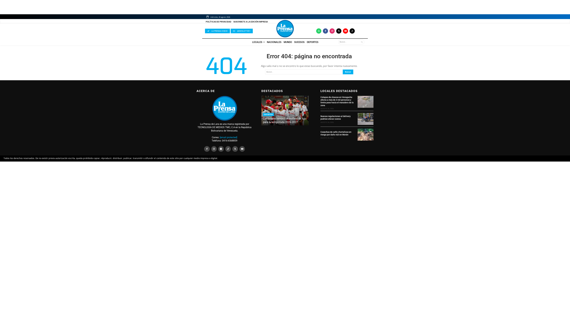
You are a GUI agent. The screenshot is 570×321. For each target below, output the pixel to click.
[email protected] (228, 137)
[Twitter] (338, 31)
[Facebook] (325, 31)
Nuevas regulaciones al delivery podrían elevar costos (335, 117)
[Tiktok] (352, 31)
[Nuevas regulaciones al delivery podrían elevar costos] (365, 119)
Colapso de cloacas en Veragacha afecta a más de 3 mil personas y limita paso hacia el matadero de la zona (337, 101)
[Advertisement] (285, 183)
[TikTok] (228, 149)
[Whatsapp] (318, 31)
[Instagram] (332, 31)
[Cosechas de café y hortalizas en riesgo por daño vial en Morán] (365, 134)
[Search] (362, 42)
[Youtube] (345, 31)
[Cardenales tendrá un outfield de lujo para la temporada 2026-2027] (284, 110)
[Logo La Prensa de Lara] (285, 29)
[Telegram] (221, 149)
